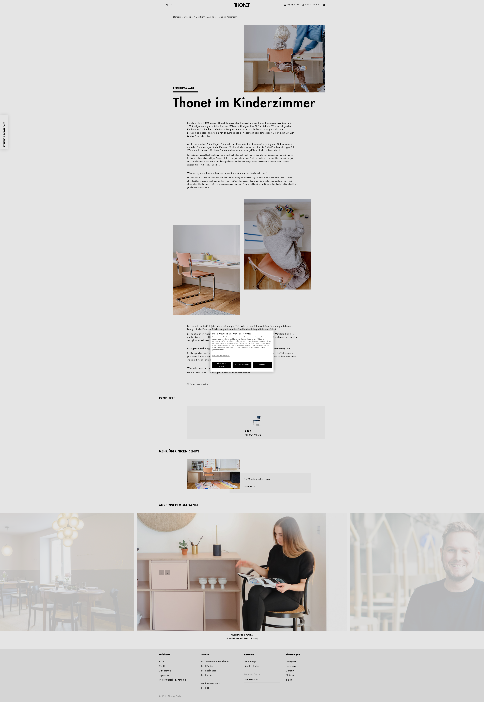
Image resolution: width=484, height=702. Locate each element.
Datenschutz (216, 356)
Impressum (226, 356)
